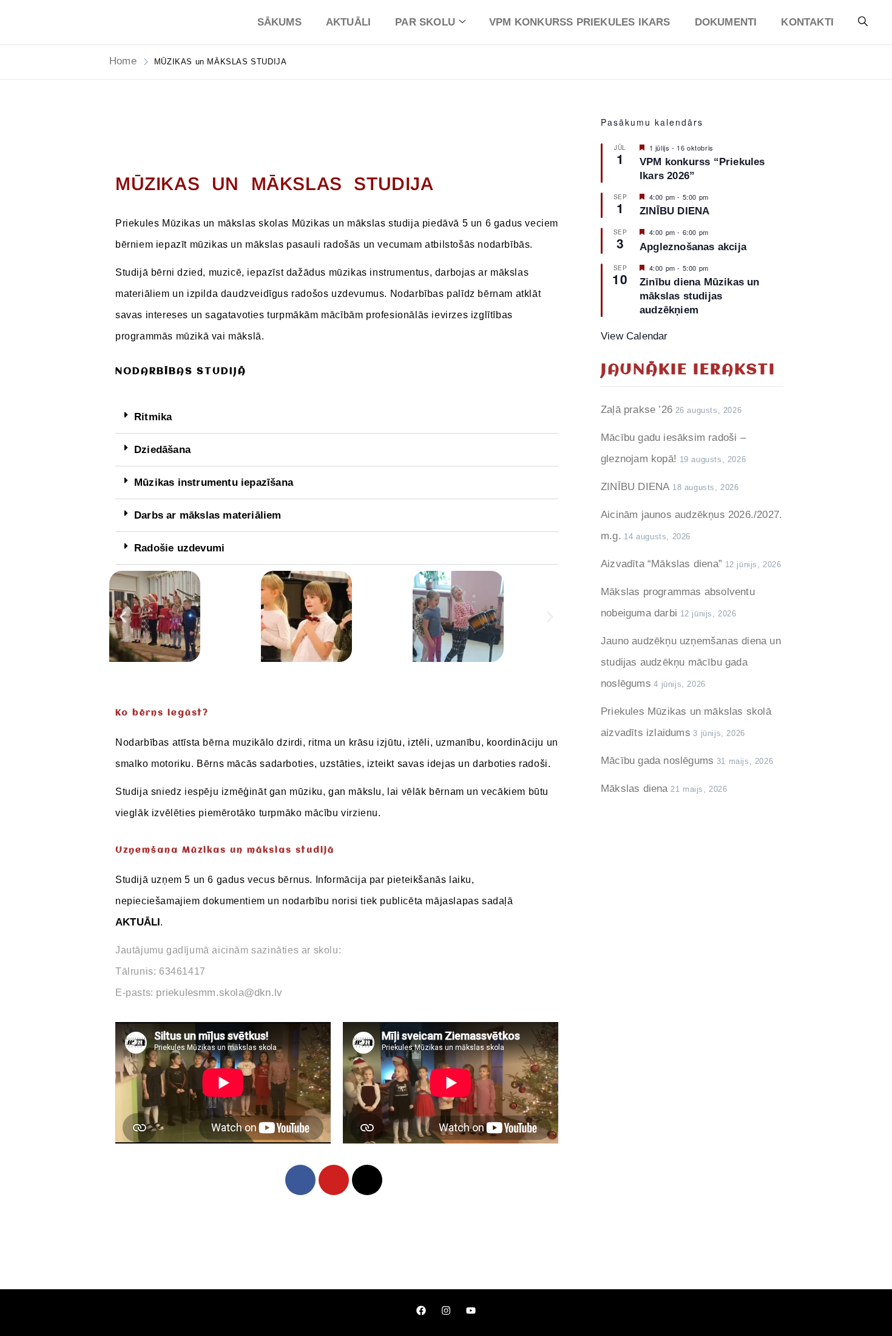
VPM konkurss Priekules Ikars (580, 22)
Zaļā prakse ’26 (636, 409)
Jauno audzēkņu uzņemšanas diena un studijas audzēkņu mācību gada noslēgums (691, 662)
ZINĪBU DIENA (674, 211)
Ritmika (153, 417)
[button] (336, 417)
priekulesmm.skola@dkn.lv (219, 992)
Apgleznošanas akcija (693, 247)
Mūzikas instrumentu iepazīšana (213, 482)
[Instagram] (367, 1180)
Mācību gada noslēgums (657, 760)
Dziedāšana (162, 449)
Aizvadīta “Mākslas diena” (661, 564)
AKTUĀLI (348, 22)
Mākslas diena (634, 788)
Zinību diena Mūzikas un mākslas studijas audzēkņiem (700, 296)
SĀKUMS (279, 22)
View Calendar (634, 336)
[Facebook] (300, 1180)
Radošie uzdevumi (179, 548)
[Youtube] (334, 1180)
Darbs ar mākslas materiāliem (208, 515)
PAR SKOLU (425, 22)
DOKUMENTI (726, 22)
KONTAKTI (807, 22)
